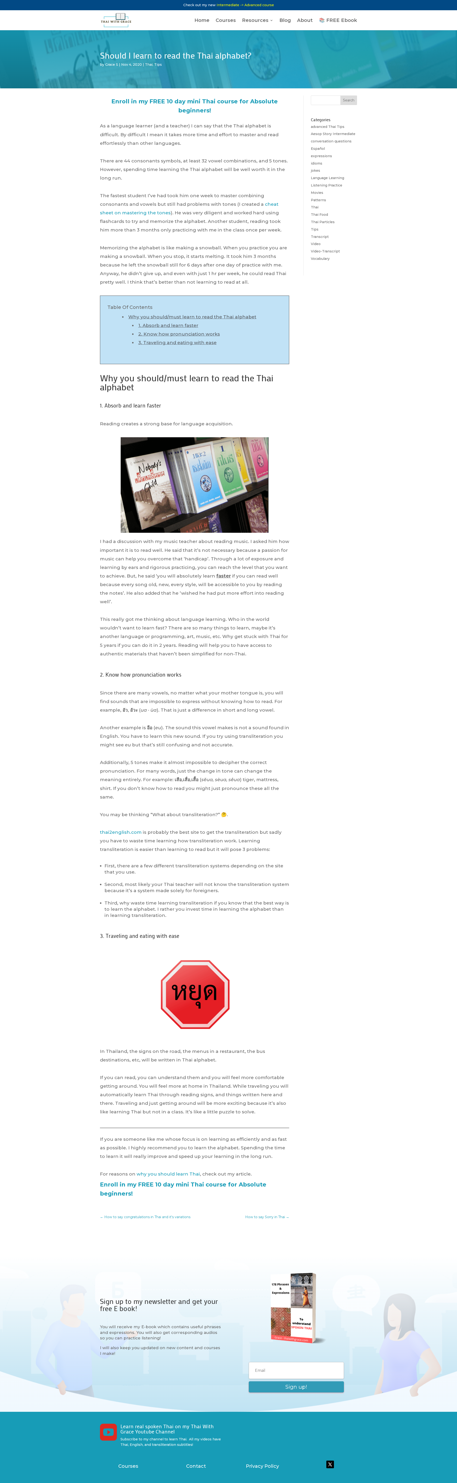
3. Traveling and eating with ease (177, 342)
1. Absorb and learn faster (168, 325)
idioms (316, 163)
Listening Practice (326, 185)
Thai (149, 64)
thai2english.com (121, 832)
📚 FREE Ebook (338, 21)
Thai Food (319, 214)
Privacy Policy (262, 1466)
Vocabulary (320, 258)
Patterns (318, 200)
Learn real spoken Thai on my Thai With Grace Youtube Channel (167, 1429)
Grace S (111, 64)
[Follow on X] (330, 1464)
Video (316, 244)
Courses (226, 21)
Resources (255, 21)
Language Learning (327, 178)
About (305, 21)
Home (201, 21)
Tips (158, 64)
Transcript (320, 237)
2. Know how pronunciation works (179, 334)
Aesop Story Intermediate (333, 134)
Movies (317, 193)
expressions (321, 156)
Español (318, 148)
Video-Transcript (325, 251)
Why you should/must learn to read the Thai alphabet (192, 317)
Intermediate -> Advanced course (245, 5)
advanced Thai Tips (327, 127)
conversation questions (331, 141)
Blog (285, 21)
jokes (315, 170)
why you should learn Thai (168, 1174)
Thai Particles (323, 222)
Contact (196, 1466)
